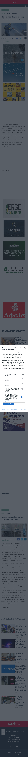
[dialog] (14, 378)
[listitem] (14, 375)
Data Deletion (5, 409)
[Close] (25, 348)
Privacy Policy (22, 409)
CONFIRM (8, 403)
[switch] (22, 378)
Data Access (14, 409)
